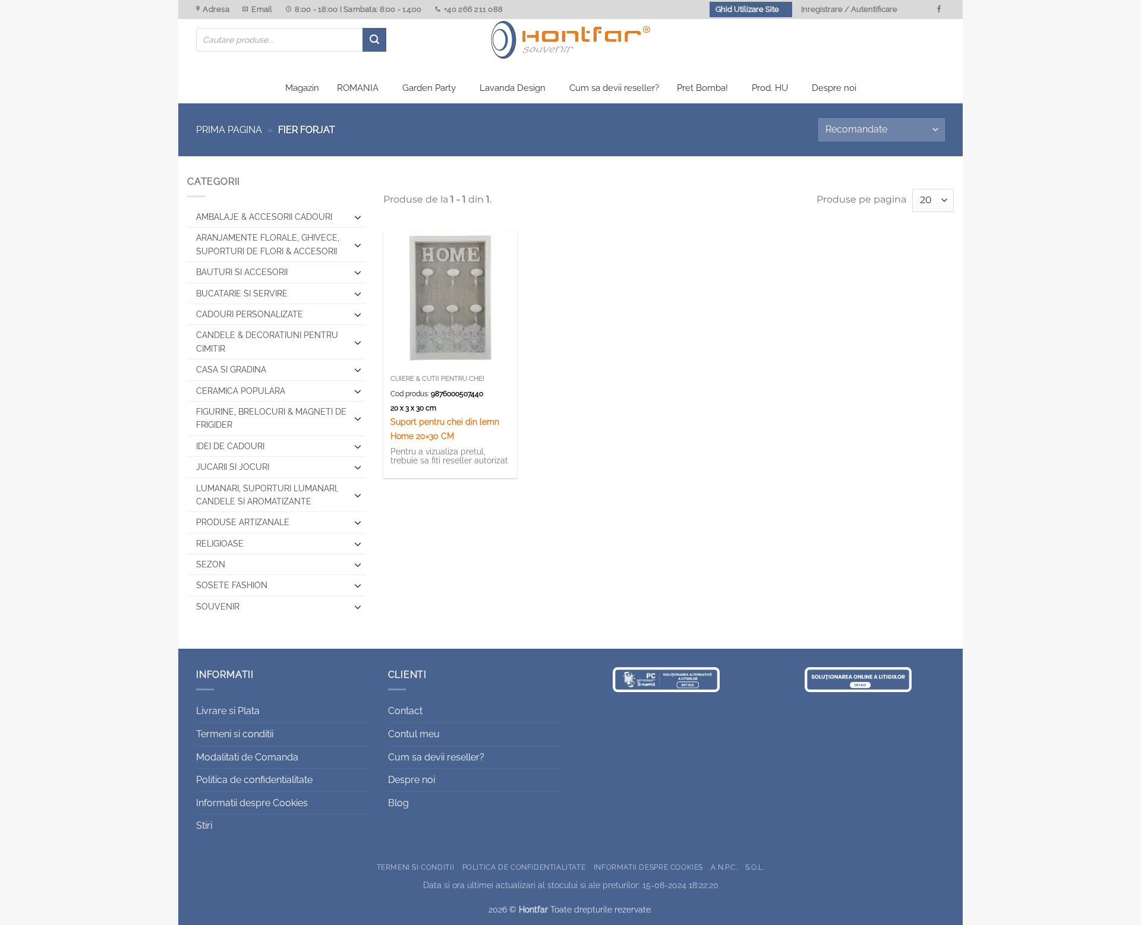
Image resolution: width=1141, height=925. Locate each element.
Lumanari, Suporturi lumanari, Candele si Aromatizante (267, 495)
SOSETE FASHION (231, 585)
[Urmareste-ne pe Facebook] (939, 9)
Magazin (302, 88)
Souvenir (217, 606)
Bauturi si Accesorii (242, 272)
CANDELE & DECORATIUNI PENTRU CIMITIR (267, 341)
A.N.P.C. (724, 867)
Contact (405, 710)
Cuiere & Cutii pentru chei (437, 379)
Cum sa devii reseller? (614, 88)
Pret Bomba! (702, 88)
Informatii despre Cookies (252, 803)
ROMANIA (358, 88)
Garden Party (429, 88)
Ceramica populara (240, 391)
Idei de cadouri (230, 446)
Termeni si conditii (234, 734)
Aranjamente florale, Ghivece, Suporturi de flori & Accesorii (267, 244)
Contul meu (414, 734)
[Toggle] (358, 217)
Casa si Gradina (231, 369)
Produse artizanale (242, 522)
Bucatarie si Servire (242, 293)
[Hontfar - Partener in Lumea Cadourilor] (570, 40)
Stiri (204, 825)
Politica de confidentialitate (254, 779)
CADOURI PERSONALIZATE (249, 314)
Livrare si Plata (228, 710)
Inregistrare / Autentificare (849, 9)
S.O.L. (755, 867)
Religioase (220, 543)
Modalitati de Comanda (247, 757)
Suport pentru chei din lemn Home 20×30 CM (444, 428)
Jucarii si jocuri (232, 467)
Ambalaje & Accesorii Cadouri (264, 217)
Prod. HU (770, 88)
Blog (398, 803)
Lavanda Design (513, 88)
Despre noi (834, 88)
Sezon (210, 564)
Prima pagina (229, 129)
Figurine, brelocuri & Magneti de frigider (271, 418)
